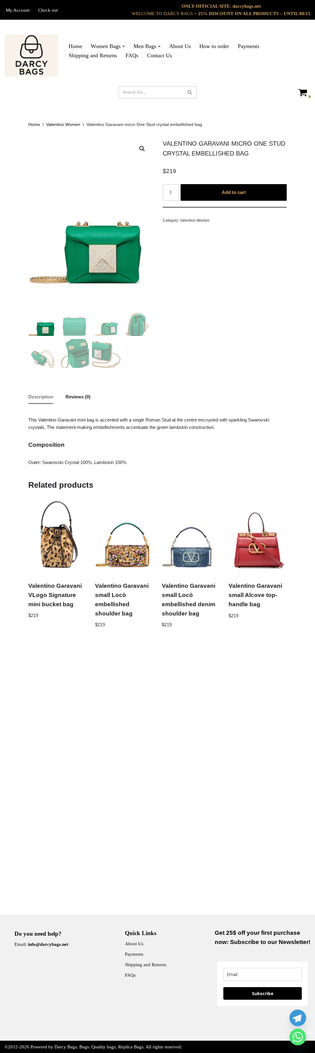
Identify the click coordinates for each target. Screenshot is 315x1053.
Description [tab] (40, 396)
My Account (18, 10)
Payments (248, 46)
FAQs (132, 55)
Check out (48, 10)
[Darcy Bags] (31, 55)
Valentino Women (63, 124)
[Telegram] (297, 1018)
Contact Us (159, 55)
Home (75, 46)
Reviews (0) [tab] (78, 396)
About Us (180, 46)
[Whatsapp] (297, 1037)
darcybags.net (247, 6)
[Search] (190, 92)
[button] (123, 46)
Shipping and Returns (93, 55)
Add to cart (234, 192)
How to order (214, 46)
